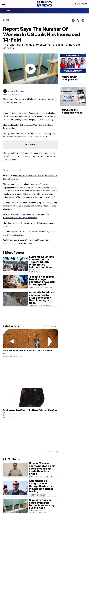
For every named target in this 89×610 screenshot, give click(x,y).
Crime (6, 20)
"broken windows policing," (38, 187)
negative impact (11, 243)
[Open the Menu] (4, 4)
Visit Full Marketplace (51, 326)
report (18, 113)
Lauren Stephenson (17, 91)
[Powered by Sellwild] (54, 452)
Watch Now (80, 4)
